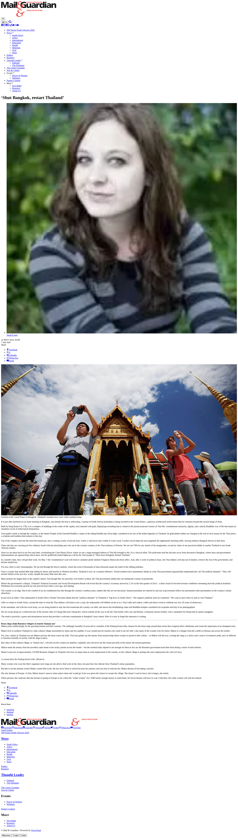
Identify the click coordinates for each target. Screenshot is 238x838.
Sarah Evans (12, 335)
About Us (11, 825)
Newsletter (11, 821)
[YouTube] (18, 25)
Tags (3, 730)
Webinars (11, 804)
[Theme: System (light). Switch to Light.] (5, 22)
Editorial (10, 780)
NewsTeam (36, 830)
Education (11, 752)
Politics (4, 766)
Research (11, 823)
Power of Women (14, 802)
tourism (10, 714)
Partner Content (8, 809)
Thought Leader (12, 775)
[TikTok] (11, 25)
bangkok (10, 709)
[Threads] (9, 25)
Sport (9, 762)
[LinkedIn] (7, 25)
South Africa (12, 744)
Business (5, 769)
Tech (9, 759)
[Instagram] (4, 25)
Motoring (11, 757)
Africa (9, 747)
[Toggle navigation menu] (3, 18)
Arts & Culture (7, 790)
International (12, 749)
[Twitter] (13, 25)
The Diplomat (13, 783)
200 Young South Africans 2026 (15, 732)
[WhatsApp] (15, 25)
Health (9, 754)
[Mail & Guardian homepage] (119, 9)
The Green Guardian (10, 787)
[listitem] (6, 728)
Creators (9, 730)
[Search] (10, 22)
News (5, 738)
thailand (10, 712)
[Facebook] (2, 25)
